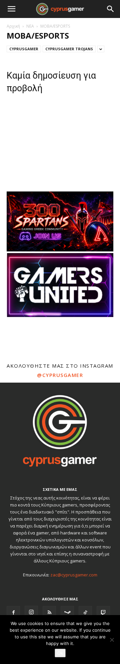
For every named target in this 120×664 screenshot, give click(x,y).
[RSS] (49, 612)
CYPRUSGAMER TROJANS (69, 48)
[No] (111, 639)
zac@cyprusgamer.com (73, 575)
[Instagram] (31, 612)
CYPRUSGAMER (23, 48)
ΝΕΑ (30, 26)
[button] (11, 9)
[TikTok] (85, 612)
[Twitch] (103, 612)
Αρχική (13, 26)
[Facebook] (13, 612)
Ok (60, 653)
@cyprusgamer (60, 375)
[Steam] (67, 612)
